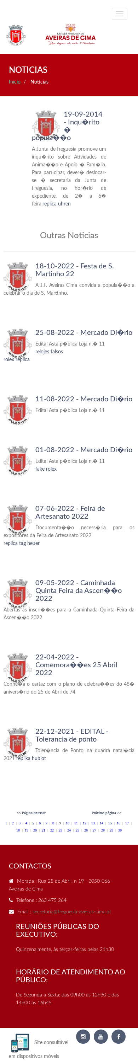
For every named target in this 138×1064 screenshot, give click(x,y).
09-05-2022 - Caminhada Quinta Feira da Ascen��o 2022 (78, 590)
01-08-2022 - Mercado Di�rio (83, 450)
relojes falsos (49, 351)
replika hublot (31, 758)
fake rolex (46, 469)
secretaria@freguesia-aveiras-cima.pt (72, 911)
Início (15, 82)
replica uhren (56, 204)
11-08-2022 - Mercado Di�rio (83, 399)
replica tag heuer (22, 543)
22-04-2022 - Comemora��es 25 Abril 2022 (76, 665)
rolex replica (17, 359)
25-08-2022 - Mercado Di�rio (83, 332)
